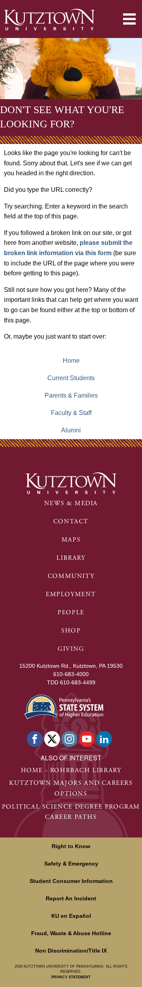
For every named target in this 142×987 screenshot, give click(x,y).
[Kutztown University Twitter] (52, 739)
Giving (71, 649)
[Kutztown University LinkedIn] (104, 739)
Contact (71, 521)
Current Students (71, 378)
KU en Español (71, 916)
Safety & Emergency (71, 863)
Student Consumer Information (71, 881)
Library (70, 558)
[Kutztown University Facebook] (35, 739)
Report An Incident (71, 898)
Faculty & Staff (71, 412)
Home (71, 360)
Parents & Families (71, 395)
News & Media (71, 503)
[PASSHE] (63, 705)
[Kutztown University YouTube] (87, 739)
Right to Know (71, 846)
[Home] (49, 19)
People (71, 612)
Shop (70, 631)
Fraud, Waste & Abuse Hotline (71, 933)
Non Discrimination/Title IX (71, 950)
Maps (71, 540)
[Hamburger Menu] (129, 19)
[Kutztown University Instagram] (69, 739)
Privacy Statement (71, 977)
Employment (71, 594)
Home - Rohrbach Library (71, 770)
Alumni (71, 430)
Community (71, 576)
